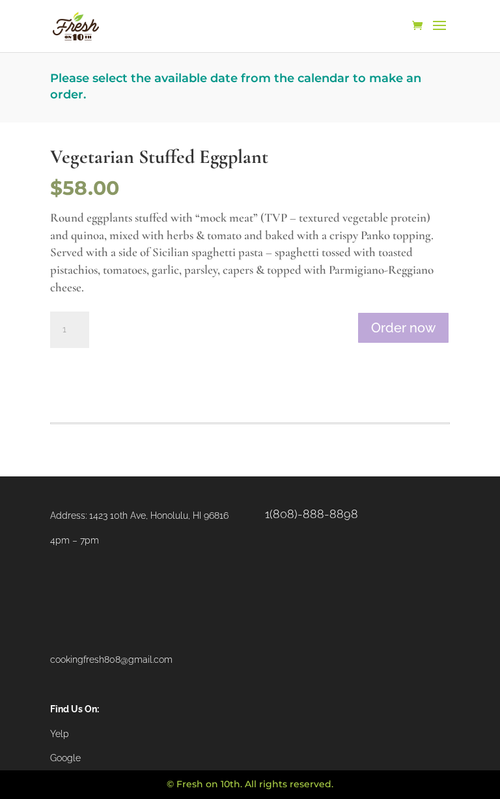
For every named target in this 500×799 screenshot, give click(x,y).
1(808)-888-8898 (311, 514)
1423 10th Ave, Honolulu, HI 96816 (159, 515)
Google (65, 758)
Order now (403, 328)
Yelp (59, 734)
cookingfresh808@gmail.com (111, 659)
